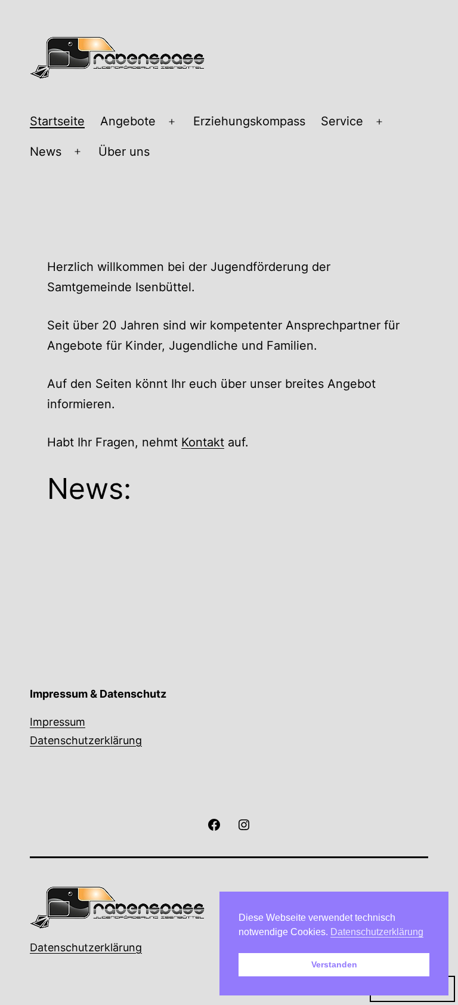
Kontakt (202, 442)
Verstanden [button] (334, 964)
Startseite (57, 121)
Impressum (57, 722)
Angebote (128, 121)
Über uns (124, 151)
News (45, 151)
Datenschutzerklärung (86, 740)
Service (342, 121)
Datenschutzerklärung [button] (376, 932)
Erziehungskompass (249, 121)
